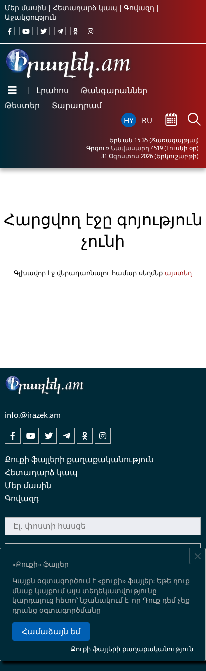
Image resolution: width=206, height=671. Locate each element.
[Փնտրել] (194, 120)
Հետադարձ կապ (85, 7)
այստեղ (178, 272)
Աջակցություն (31, 17)
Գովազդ (139, 7)
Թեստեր (22, 105)
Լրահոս (52, 90)
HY (129, 120)
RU (147, 120)
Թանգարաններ (114, 90)
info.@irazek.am (33, 414)
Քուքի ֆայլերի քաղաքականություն (132, 648)
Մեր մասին (25, 7)
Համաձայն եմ (51, 631)
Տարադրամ (77, 105)
